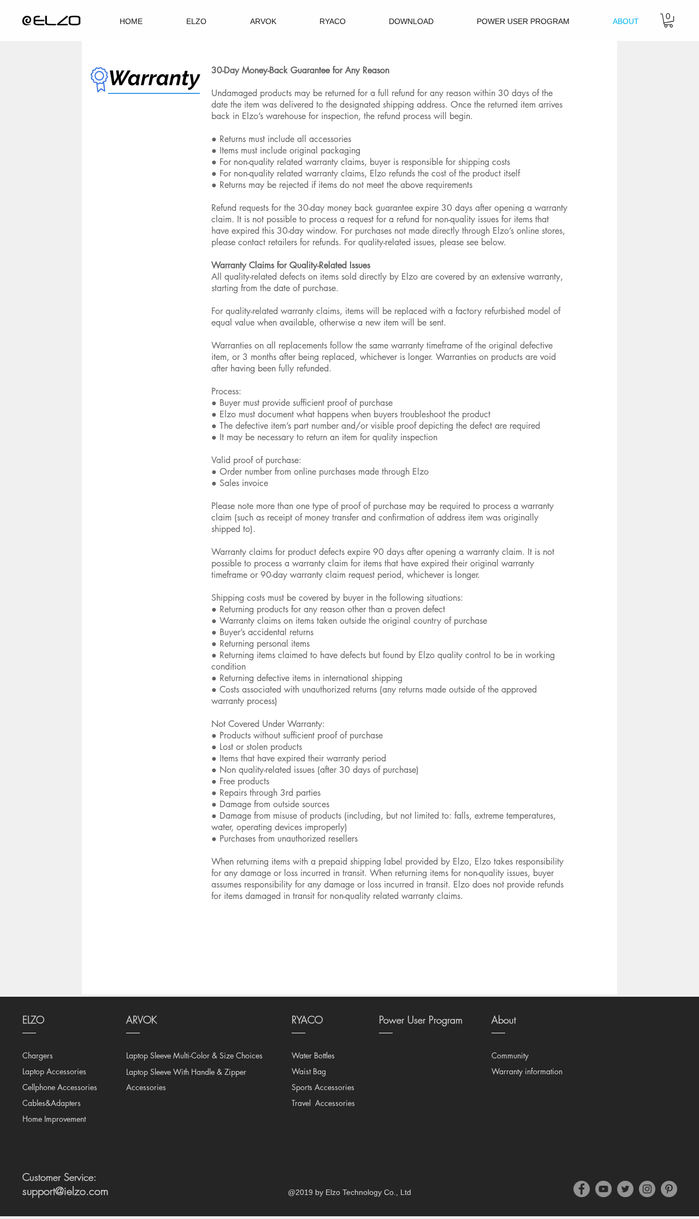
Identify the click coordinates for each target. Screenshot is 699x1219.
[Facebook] (581, 1189)
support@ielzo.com (65, 1191)
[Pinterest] (669, 1189)
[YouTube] (603, 1189)
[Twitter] (625, 1189)
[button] (668, 20)
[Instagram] (647, 1189)
